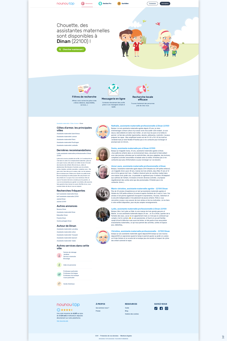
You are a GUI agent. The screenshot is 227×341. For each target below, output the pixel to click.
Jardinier (66, 254)
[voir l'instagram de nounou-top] (166, 308)
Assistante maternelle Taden (66, 241)
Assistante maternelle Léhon (66, 232)
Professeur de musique (71, 275)
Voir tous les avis (62, 321)
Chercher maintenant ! (73, 49)
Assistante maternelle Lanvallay (67, 229)
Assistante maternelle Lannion (67, 136)
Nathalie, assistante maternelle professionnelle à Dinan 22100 (140, 126)
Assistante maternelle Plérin (66, 139)
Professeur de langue (70, 273)
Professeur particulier (70, 271)
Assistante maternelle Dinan (66, 212)
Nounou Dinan (61, 209)
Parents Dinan (61, 218)
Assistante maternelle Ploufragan (68, 142)
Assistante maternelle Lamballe (67, 145)
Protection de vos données (109, 336)
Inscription (165, 3)
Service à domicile (69, 256)
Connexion (152, 3)
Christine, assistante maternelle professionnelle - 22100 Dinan (140, 231)
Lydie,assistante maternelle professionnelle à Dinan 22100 (74, 154)
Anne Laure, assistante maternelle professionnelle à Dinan (138, 166)
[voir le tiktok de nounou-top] (155, 308)
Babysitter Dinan (62, 215)
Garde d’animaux (69, 284)
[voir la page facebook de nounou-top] (161, 308)
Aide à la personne (69, 265)
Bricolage (66, 259)
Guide (127, 308)
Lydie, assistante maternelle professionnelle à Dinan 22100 (139, 209)
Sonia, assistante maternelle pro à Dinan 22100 (133, 148)
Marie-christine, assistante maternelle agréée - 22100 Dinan (139, 188)
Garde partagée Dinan (64, 221)
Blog (126, 311)
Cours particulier (68, 277)
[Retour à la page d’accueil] (65, 3)
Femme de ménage (69, 252)
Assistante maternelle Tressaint (67, 235)
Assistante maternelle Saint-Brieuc (68, 133)
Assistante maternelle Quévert (67, 238)
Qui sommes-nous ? (102, 308)
